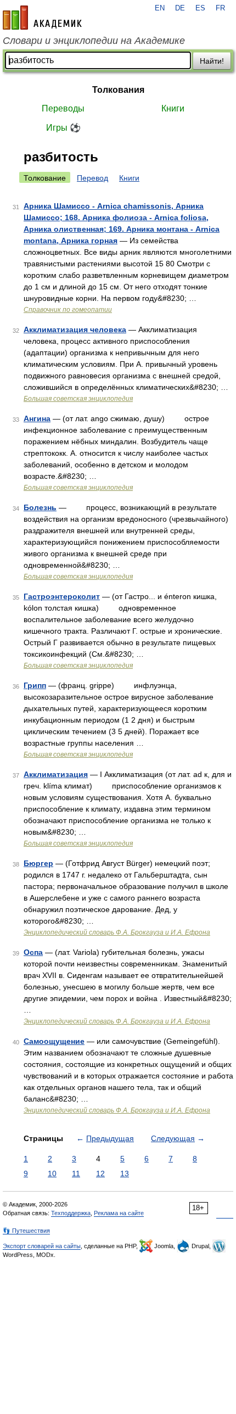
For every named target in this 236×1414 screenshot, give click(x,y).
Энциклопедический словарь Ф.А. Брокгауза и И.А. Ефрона (117, 932)
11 (76, 1173)
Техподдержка (71, 1213)
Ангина (37, 418)
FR (220, 8)
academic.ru (42, 17)
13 (124, 1173)
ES (200, 8)
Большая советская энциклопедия (78, 399)
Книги (172, 108)
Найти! (212, 61)
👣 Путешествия (26, 1230)
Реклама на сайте (119, 1213)
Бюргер (38, 863)
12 (100, 1173)
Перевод (92, 178)
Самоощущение (54, 1041)
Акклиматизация (56, 774)
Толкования (118, 89)
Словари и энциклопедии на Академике (94, 40)
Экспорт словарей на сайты (42, 1246)
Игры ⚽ (63, 127)
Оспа (33, 952)
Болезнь (40, 507)
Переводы (63, 108)
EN (160, 8)
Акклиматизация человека (75, 329)
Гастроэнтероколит (62, 596)
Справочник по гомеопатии (68, 310)
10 (52, 1173)
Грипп (35, 685)
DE (180, 8)
